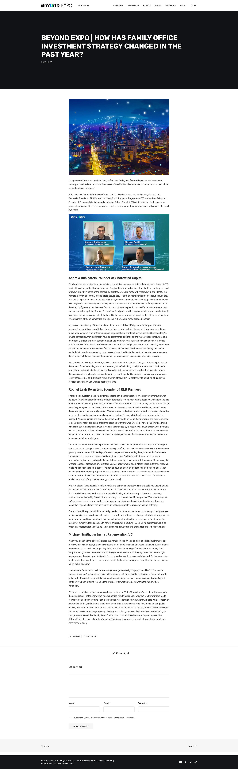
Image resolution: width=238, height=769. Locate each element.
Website (142, 703)
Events (147, 5)
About (183, 5)
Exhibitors (133, 5)
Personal (118, 5)
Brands (85, 5)
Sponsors (171, 5)
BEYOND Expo (75, 636)
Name (72, 703)
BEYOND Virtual (90, 636)
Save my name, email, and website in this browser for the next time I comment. (104, 718)
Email (106, 703)
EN (195, 5)
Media (158, 5)
